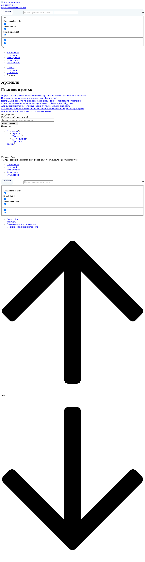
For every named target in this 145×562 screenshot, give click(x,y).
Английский (13, 52)
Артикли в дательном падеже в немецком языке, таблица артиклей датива (37, 103)
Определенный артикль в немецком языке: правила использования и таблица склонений (44, 95)
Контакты (11, 222)
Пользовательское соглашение (21, 224)
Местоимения (19, 139)
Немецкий (12, 55)
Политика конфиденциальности (22, 227)
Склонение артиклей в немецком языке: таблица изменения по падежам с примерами (42, 108)
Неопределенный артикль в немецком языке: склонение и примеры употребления (41, 101)
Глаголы (16, 136)
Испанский (12, 60)
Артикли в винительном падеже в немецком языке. (26, 111)
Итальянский (13, 62)
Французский (13, 57)
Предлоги (17, 141)
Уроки (10, 144)
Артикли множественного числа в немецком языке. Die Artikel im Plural (35, 106)
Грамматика (12, 131)
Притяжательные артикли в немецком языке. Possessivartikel (30, 98)
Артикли (16, 133)
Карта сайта (12, 219)
